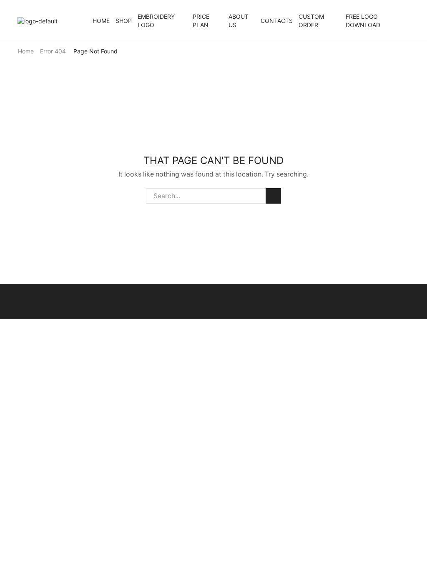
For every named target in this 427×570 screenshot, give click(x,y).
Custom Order (311, 20)
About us (239, 20)
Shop (124, 20)
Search (273, 196)
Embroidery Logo (156, 20)
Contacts (277, 20)
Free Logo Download (363, 20)
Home (101, 20)
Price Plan (201, 20)
